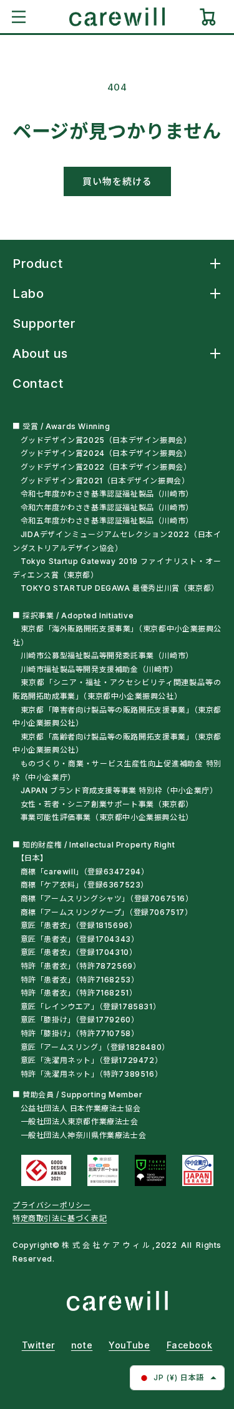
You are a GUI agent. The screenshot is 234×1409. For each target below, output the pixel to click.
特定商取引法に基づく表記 (59, 1218)
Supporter (44, 323)
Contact (37, 383)
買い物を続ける (117, 181)
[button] (18, 17)
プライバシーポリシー (51, 1205)
